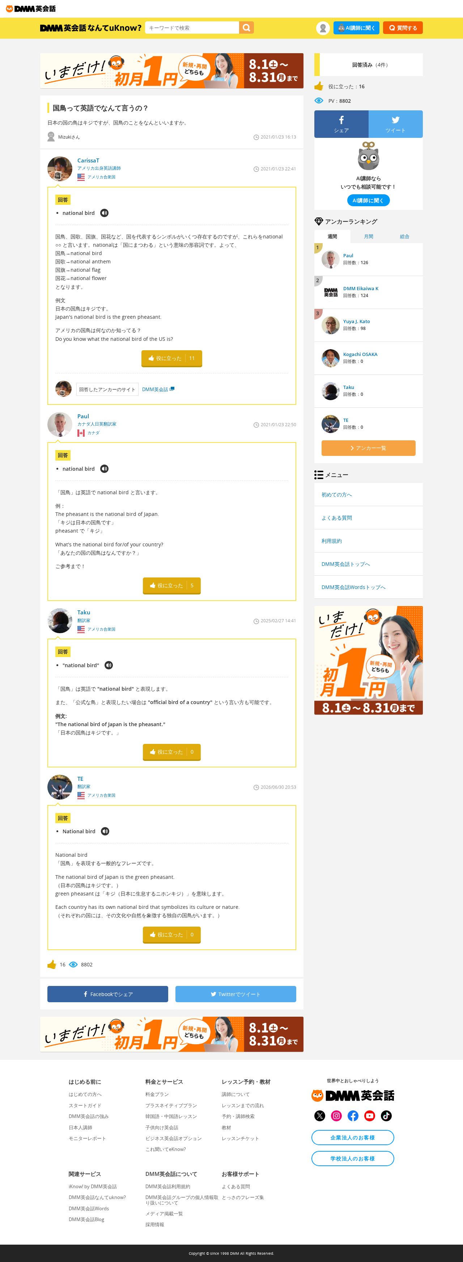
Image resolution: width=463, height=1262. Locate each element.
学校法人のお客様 (353, 1158)
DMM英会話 (155, 389)
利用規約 (332, 540)
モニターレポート (87, 1138)
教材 (226, 1127)
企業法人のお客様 (353, 1137)
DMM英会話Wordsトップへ (354, 587)
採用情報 (154, 1224)
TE (345, 420)
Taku (348, 387)
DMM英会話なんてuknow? (97, 1197)
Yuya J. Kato (356, 321)
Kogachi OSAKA (360, 354)
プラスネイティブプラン (171, 1105)
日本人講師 (80, 1127)
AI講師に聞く (361, 27)
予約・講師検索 (238, 1116)
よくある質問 (337, 517)
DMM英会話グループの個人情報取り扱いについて (181, 1200)
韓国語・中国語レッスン (171, 1116)
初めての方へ (337, 494)
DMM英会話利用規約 (167, 1186)
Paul (348, 255)
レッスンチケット (240, 1138)
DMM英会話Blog (86, 1219)
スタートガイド (85, 1105)
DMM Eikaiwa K (360, 288)
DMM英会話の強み (89, 1116)
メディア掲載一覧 (164, 1213)
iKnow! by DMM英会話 (93, 1186)
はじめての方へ (85, 1094)
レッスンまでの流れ (243, 1105)
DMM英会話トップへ (346, 563)
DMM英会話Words (89, 1208)
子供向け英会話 (161, 1127)
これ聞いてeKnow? (165, 1149)
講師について (236, 1094)
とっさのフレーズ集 (243, 1197)
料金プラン (157, 1094)
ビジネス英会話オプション (173, 1138)
